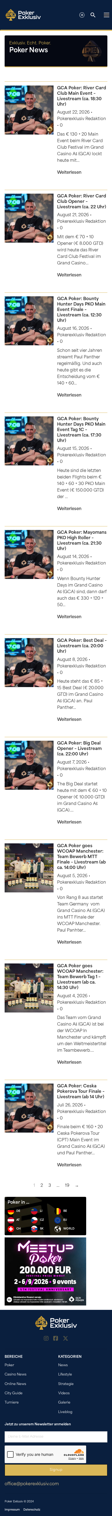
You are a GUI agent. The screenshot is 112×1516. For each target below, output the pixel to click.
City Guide (14, 1393)
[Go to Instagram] (46, 1339)
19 (67, 1186)
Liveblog (65, 1412)
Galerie (64, 1402)
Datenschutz (31, 1510)
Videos (64, 1393)
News (63, 1365)
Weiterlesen (69, 173)
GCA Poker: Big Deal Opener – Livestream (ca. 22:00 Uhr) (79, 749)
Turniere (12, 1402)
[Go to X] (65, 1339)
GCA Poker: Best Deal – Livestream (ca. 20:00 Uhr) (82, 646)
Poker (9, 1365)
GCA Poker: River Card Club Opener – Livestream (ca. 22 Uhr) (81, 201)
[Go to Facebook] (55, 1339)
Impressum (12, 1510)
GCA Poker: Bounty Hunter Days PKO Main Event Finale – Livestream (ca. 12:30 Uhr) (81, 310)
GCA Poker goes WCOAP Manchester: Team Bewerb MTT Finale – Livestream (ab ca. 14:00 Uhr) (81, 857)
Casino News (15, 1374)
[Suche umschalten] (93, 15)
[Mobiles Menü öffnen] (106, 15)
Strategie (66, 1384)
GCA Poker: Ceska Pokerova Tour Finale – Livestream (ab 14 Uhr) (81, 1091)
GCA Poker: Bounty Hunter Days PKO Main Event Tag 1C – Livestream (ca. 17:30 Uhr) (81, 430)
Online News (15, 1384)
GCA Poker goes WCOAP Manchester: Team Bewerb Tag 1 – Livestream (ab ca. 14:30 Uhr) (80, 977)
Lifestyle (65, 1374)
